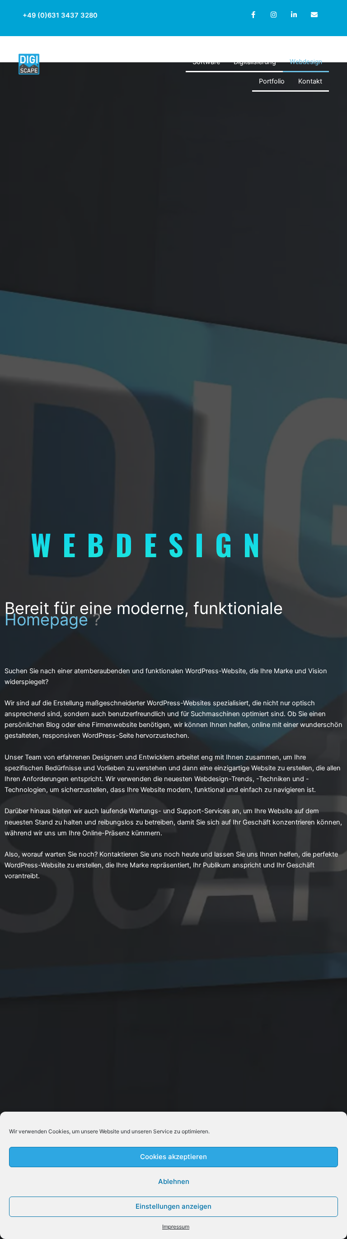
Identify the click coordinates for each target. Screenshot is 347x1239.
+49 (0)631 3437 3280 (60, 15)
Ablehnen (173, 1181)
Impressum (175, 1226)
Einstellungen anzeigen (173, 1206)
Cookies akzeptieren (173, 1156)
